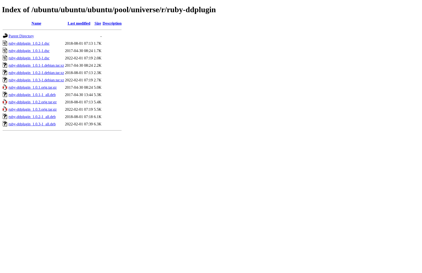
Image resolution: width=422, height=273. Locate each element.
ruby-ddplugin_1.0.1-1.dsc (29, 51)
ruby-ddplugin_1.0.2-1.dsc (29, 43)
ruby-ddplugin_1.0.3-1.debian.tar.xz (36, 80)
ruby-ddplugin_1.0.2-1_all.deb (32, 117)
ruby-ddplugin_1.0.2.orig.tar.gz (33, 102)
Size (98, 23)
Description (112, 23)
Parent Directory (21, 36)
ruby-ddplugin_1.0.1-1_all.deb (32, 95)
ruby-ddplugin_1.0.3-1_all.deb (32, 124)
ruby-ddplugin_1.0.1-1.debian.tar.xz (36, 65)
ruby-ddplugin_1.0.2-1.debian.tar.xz (36, 73)
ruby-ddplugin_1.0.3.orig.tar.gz (33, 109)
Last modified (79, 23)
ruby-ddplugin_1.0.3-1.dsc (29, 58)
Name (36, 23)
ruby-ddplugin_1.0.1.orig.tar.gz (33, 87)
